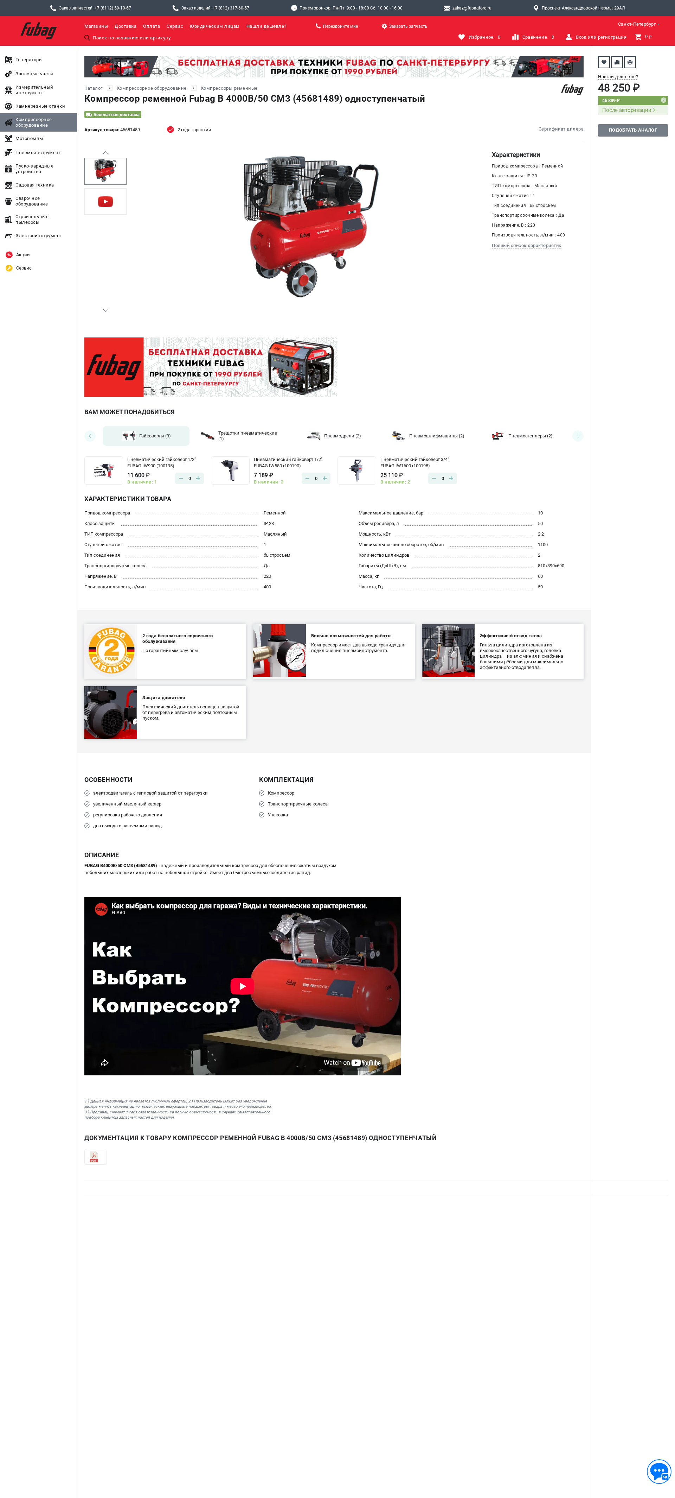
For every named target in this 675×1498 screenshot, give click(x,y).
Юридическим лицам (215, 26)
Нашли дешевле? (266, 26)
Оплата (151, 26)
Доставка (125, 26)
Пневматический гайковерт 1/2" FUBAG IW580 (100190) (288, 462)
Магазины (96, 26)
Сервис (175, 26)
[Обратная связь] (659, 1471)
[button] (105, 152)
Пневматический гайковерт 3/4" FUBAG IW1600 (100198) (414, 462)
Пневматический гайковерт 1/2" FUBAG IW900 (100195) (161, 462)
